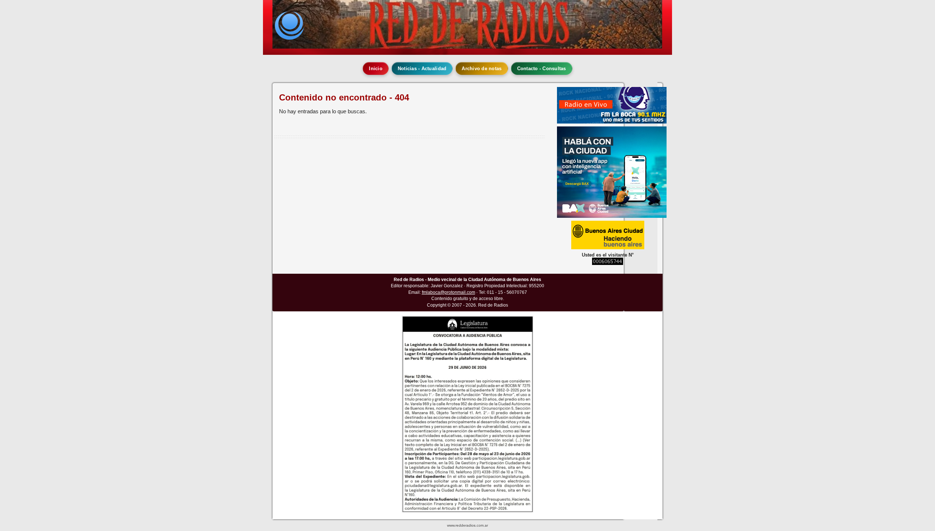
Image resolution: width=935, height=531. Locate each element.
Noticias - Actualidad (422, 68)
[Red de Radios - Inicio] (467, 24)
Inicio (375, 68)
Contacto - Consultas (541, 68)
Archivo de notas (481, 68)
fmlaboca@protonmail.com (448, 292)
